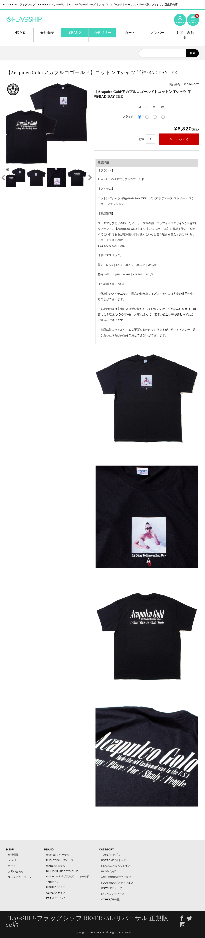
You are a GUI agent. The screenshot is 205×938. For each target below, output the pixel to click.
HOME (20, 32)
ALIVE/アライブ (55, 892)
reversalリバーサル (57, 854)
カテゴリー (102, 33)
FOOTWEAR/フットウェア (117, 882)
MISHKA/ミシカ (55, 887)
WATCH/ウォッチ (111, 888)
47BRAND (52, 881)
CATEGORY (106, 849)
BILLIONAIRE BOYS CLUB (62, 871)
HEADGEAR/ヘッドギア (115, 865)
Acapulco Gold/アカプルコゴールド (67, 876)
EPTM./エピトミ (56, 898)
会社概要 (47, 33)
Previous (3, 178)
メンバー (158, 33)
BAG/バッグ (108, 871)
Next (90, 178)
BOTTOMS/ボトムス (113, 860)
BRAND (75, 32)
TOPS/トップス (110, 854)
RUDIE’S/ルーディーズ (59, 860)
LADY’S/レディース (113, 893)
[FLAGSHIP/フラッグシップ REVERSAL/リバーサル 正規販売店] (24, 18)
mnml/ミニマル (55, 865)
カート (130, 33)
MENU (10, 849)
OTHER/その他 (110, 899)
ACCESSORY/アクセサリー (117, 877)
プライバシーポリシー (21, 877)
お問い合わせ (185, 35)
